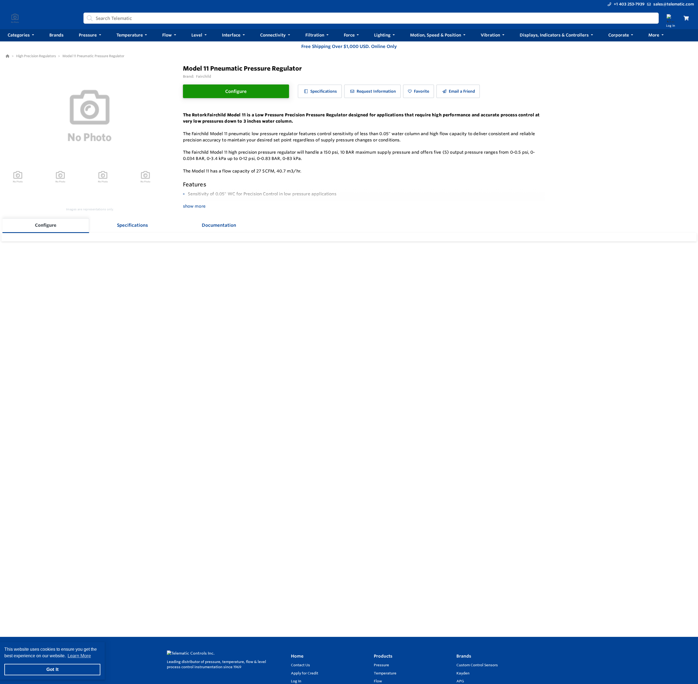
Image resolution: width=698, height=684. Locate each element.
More (654, 35)
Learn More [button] (79, 655)
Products (383, 656)
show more (194, 206)
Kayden (463, 673)
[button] (20, 35)
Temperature (385, 673)
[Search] (89, 18)
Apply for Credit (304, 673)
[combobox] (371, 18)
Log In (296, 681)
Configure (236, 91)
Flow (378, 681)
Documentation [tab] (219, 225)
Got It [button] (52, 669)
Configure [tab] (45, 225)
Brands (463, 656)
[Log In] (670, 18)
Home (297, 656)
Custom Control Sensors (477, 665)
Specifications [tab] (132, 225)
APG (460, 681)
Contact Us (300, 665)
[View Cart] (686, 18)
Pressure (381, 665)
